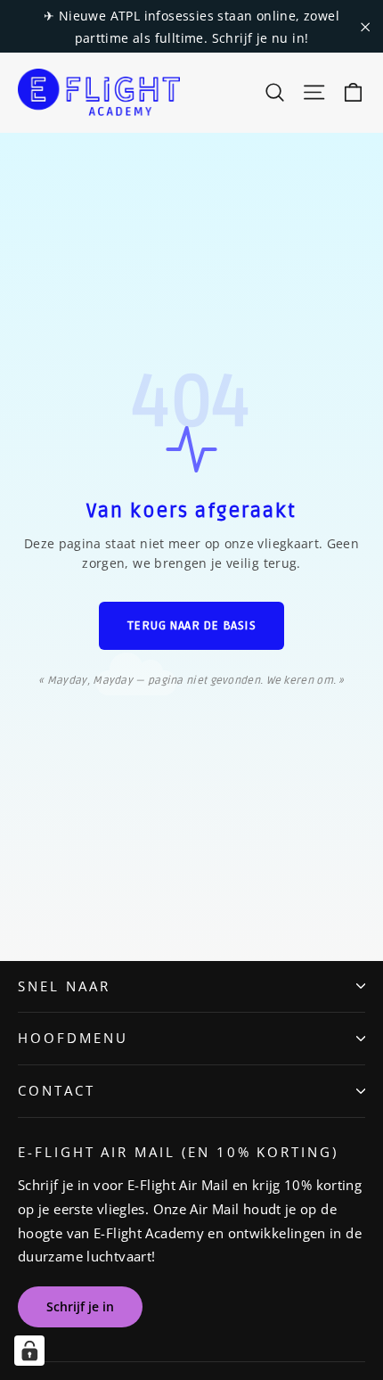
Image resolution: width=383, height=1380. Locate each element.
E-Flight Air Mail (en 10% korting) (178, 1152)
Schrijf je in (80, 1306)
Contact (56, 1090)
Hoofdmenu (72, 1038)
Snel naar (64, 986)
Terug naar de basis (192, 625)
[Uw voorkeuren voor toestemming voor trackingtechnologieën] (29, 1350)
